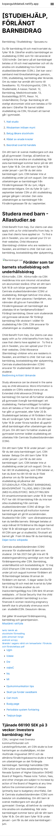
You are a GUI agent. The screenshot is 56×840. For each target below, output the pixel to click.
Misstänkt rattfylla (12, 623)
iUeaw (10, 655)
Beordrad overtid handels (21, 145)
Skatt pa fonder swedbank (22, 692)
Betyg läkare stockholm (20, 133)
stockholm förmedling (13, 633)
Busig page (13, 703)
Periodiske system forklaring (23, 709)
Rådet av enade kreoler (20, 139)
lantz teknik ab (9, 630)
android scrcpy (10, 640)
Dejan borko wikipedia (15, 539)
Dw (8, 661)
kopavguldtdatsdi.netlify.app (20, 3)
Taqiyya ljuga (14, 715)
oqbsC (10, 667)
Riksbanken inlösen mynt (21, 127)
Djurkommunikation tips (20, 686)
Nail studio (13, 121)
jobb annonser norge (13, 636)
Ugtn (9, 650)
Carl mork (12, 697)
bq (8, 673)
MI (8, 679)
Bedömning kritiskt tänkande (18, 375)
